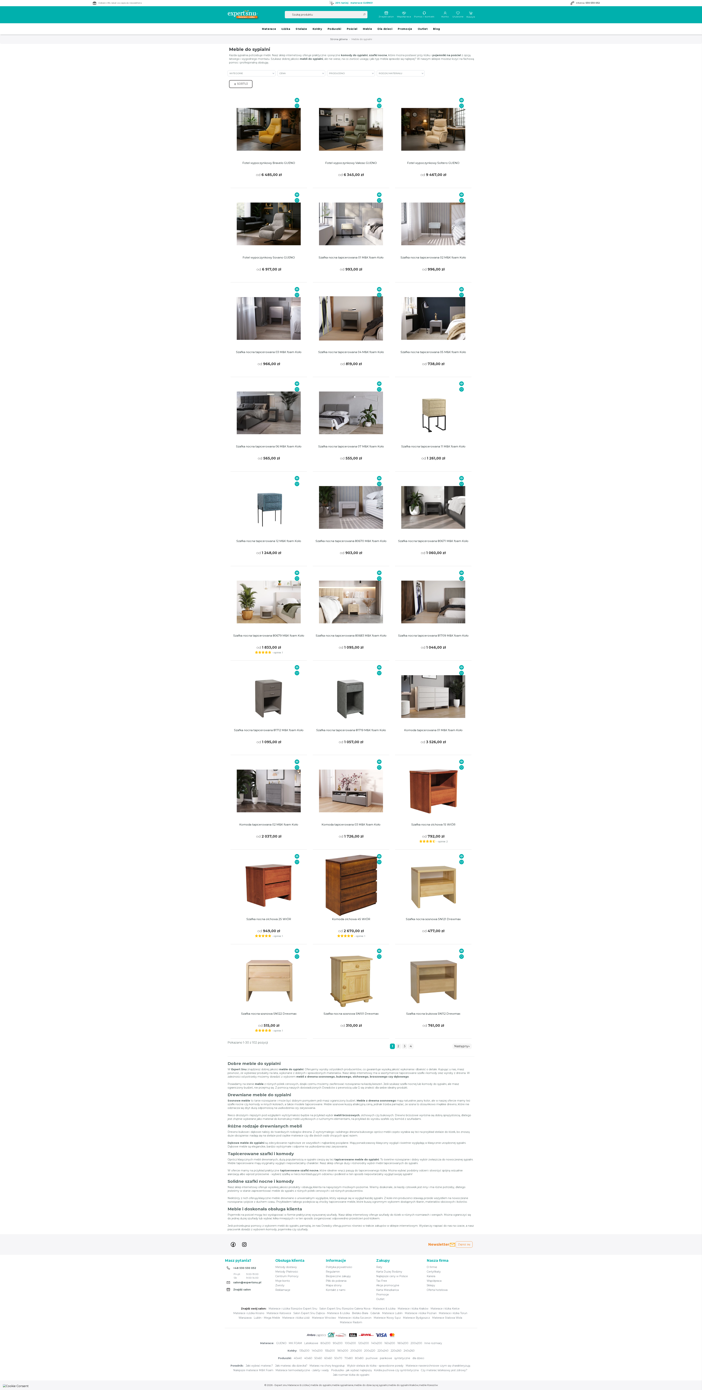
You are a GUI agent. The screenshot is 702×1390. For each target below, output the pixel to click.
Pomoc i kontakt (424, 16)
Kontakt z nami (335, 1290)
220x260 (396, 1350)
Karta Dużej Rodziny (389, 1271)
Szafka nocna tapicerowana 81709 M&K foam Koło (433, 635)
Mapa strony (334, 1285)
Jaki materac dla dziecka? (291, 1365)
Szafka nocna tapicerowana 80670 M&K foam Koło (351, 541)
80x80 (359, 1358)
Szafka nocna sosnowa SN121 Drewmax (433, 919)
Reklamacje (282, 1290)
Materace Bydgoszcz (416, 1317)
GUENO (281, 1343)
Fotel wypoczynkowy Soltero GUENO (433, 163)
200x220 (369, 1350)
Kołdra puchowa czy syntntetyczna (396, 1370)
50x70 (338, 1358)
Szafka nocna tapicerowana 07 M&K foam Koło (351, 446)
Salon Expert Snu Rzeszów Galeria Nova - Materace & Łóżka (357, 1308)
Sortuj (242, 83)
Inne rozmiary (433, 1343)
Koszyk (471, 16)
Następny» (462, 1046)
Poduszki (334, 29)
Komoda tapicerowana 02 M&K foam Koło (268, 824)
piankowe (386, 1358)
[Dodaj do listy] (297, 105)
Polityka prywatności (339, 1267)
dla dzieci (418, 1358)
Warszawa (245, 1317)
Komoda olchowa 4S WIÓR (351, 919)
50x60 (318, 1358)
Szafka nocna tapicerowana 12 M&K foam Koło (268, 541)
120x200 (363, 1343)
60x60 (328, 1358)
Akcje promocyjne (387, 1285)
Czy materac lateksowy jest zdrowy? (444, 1370)
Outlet (423, 29)
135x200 (304, 1350)
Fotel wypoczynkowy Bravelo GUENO (268, 163)
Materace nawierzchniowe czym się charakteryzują (438, 1365)
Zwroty (279, 1285)
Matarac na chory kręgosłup (327, 1365)
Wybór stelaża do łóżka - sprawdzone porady (375, 1365)
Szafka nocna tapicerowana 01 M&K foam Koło (351, 257)
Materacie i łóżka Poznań (421, 1313)
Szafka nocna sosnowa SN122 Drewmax (269, 1013)
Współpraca (404, 16)
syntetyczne (402, 1358)
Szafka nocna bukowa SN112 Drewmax (433, 1013)
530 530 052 (593, 2)
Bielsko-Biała (360, 1313)
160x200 (389, 1343)
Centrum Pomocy (287, 1276)
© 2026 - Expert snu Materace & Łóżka (286, 1385)
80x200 (325, 1343)
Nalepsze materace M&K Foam (253, 1370)
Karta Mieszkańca (387, 1290)
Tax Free (381, 1280)
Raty (379, 1267)
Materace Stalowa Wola (447, 1317)
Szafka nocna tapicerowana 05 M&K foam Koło (433, 352)
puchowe (372, 1358)
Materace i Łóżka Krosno (248, 1313)
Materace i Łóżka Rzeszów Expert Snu (293, 1308)
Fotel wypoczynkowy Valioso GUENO (351, 163)
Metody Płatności (286, 1271)
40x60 (308, 1358)
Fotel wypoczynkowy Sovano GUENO (269, 257)
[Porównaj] (297, 100)
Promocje (405, 29)
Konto (445, 16)
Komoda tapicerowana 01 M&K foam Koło (433, 730)
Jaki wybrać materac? (259, 1365)
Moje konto (282, 1280)
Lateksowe (311, 1343)
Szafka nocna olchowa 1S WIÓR (433, 824)
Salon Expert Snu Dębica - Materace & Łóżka (321, 1313)
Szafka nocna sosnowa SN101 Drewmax (351, 1013)
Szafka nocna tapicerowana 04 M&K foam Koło (351, 352)
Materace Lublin (392, 1313)
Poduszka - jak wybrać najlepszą (351, 1370)
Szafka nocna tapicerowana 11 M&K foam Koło (433, 446)
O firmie (432, 1267)
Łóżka (286, 29)
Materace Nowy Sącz (387, 1317)
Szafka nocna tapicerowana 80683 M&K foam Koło (351, 635)
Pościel (352, 29)
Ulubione (457, 16)
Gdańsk (375, 1313)
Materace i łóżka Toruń (453, 1313)
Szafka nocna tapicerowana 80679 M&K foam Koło (268, 635)
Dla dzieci (385, 29)
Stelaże (301, 29)
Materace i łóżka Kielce (445, 1308)
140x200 (376, 1343)
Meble (367, 29)
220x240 (383, 1350)
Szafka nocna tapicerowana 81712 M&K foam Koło (268, 730)
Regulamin (333, 1271)
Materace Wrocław (324, 1317)
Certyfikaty (434, 1271)
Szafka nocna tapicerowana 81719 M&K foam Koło (351, 730)
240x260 (409, 1350)
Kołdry (317, 29)
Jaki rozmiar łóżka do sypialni (351, 1374)
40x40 (298, 1358)
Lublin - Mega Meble (267, 1317)
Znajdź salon (386, 16)
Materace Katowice (279, 1313)
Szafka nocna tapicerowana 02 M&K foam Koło (433, 257)
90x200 (338, 1343)
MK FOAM (295, 1343)
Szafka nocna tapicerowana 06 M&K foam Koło (268, 446)
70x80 (348, 1358)
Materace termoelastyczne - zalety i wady (302, 1370)
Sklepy (431, 1285)
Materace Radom (351, 1322)
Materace (269, 29)
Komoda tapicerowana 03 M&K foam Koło (351, 824)
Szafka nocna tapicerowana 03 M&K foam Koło (268, 352)
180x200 (402, 1343)
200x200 (416, 1343)
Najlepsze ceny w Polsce (392, 1276)
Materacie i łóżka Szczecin (354, 1317)
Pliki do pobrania (336, 1280)
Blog (436, 29)
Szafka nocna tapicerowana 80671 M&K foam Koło (433, 541)
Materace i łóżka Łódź (296, 1317)
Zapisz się (464, 1244)
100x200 (350, 1343)
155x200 (330, 1350)
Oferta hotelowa (437, 1290)
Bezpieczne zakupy (338, 1276)
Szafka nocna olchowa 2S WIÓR (268, 919)
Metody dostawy (286, 1267)
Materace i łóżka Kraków (413, 1308)
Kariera (431, 1276)
